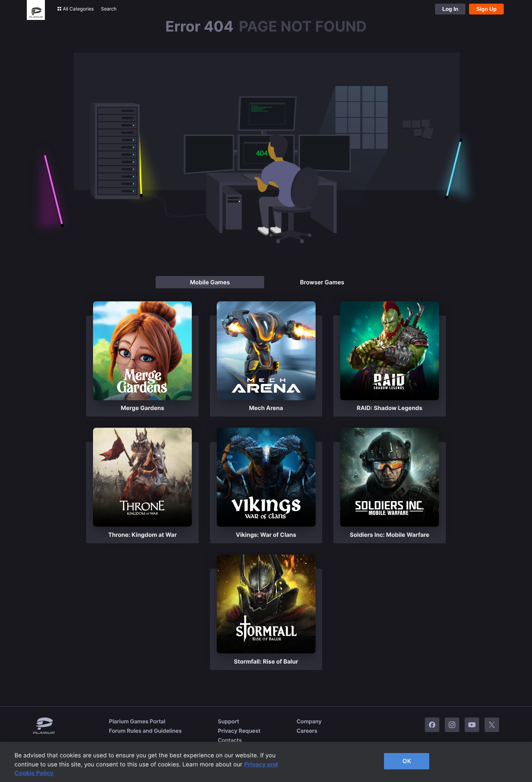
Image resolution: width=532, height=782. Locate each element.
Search (109, 9)
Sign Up (486, 9)
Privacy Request (239, 730)
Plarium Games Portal (137, 721)
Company (308, 721)
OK (406, 761)
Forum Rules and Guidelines (145, 730)
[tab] (210, 282)
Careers (306, 730)
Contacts (230, 740)
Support (228, 721)
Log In (450, 9)
